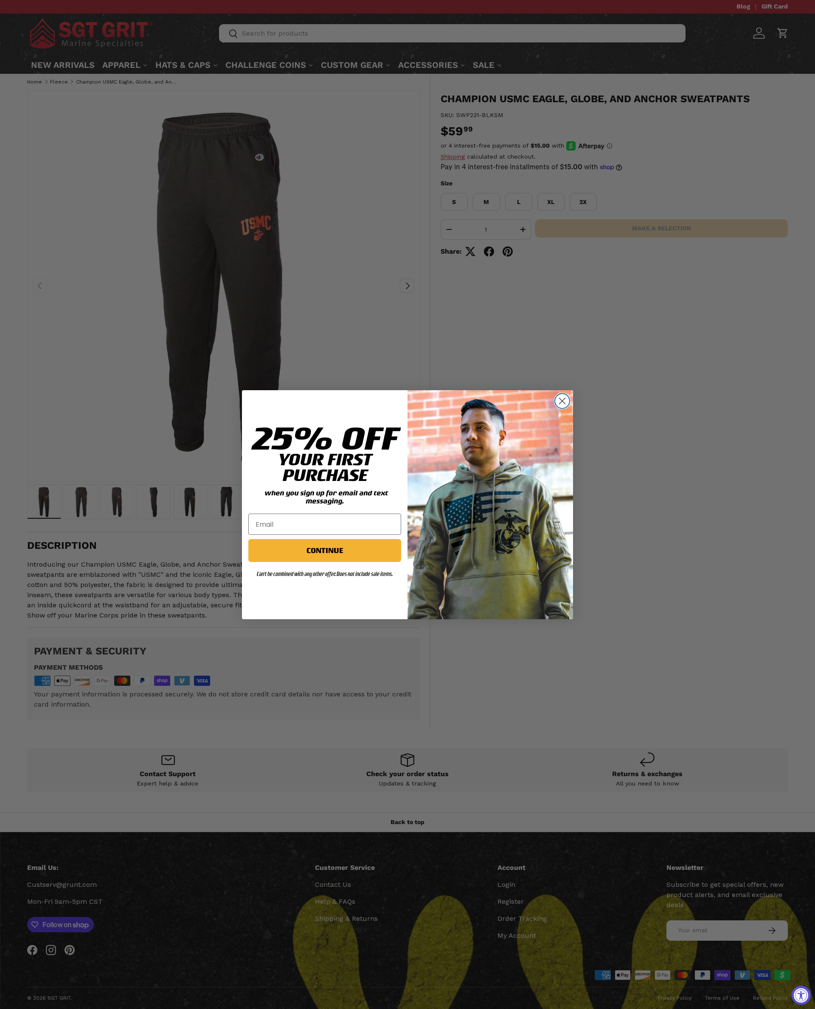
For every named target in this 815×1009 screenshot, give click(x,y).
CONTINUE (324, 550)
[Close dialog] (562, 401)
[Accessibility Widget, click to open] (801, 995)
